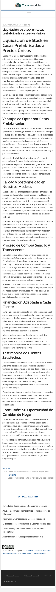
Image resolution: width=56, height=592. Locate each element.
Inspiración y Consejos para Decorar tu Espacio (23, 519)
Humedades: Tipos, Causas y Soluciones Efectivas (24, 506)
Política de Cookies (12, 576)
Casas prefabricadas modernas (16, 25)
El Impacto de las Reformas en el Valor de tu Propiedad (26, 523)
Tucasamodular (9, 581)
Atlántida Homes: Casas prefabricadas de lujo (22, 536)
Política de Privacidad (31, 576)
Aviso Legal (48, 575)
